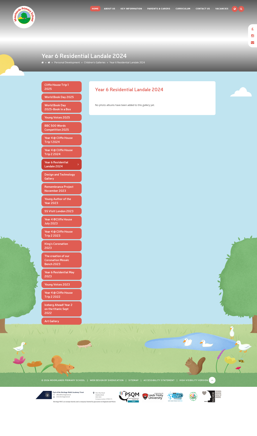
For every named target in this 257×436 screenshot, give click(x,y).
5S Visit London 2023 (58, 211)
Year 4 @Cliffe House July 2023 (58, 221)
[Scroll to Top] (212, 380)
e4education (116, 380)
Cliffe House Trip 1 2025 (56, 87)
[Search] (241, 9)
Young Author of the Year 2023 (57, 201)
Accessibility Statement (159, 380)
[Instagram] (252, 35)
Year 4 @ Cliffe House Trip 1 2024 (58, 140)
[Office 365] (252, 42)
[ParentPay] (252, 29)
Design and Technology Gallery (59, 176)
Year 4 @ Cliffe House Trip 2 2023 (58, 233)
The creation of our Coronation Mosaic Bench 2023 (56, 260)
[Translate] (235, 9)
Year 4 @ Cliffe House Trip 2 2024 (58, 152)
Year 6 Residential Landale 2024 (127, 62)
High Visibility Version (194, 380)
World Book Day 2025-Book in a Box (57, 107)
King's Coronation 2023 (56, 246)
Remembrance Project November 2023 (58, 188)
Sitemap (133, 380)
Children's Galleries (94, 62)
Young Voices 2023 (57, 284)
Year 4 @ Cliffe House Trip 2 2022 (58, 294)
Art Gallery (51, 321)
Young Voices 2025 (57, 117)
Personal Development (67, 62)
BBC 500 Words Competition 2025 (56, 127)
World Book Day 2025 (59, 97)
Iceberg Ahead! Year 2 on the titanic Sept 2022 (58, 309)
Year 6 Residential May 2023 (59, 274)
